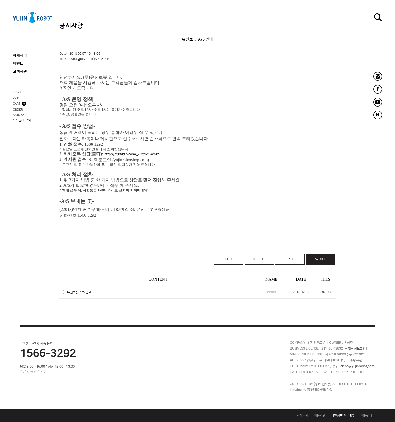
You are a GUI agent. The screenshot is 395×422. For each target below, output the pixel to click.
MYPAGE (18, 115)
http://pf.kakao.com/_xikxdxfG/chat (131, 154)
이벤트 (18, 63)
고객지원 (20, 71)
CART (19, 103)
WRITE (320, 259)
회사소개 (302, 415)
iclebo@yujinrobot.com (357, 366)
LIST (289, 259)
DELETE (259, 259)
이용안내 (367, 415)
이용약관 (320, 415)
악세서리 (20, 55)
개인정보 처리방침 (343, 415)
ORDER (18, 109)
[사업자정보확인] (355, 348)
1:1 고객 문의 (22, 120)
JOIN (16, 98)
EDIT (228, 259)
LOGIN (17, 92)
